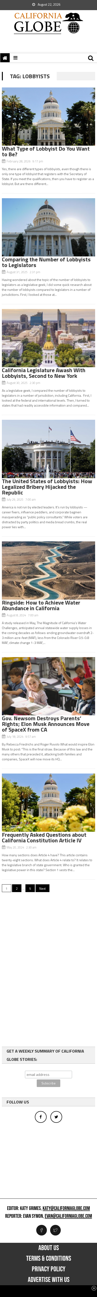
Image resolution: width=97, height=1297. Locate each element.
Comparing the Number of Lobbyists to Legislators (46, 262)
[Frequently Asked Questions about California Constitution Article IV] (48, 803)
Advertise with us (48, 1280)
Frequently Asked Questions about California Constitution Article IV (44, 837)
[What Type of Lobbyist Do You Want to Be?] (48, 116)
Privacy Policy (48, 1269)
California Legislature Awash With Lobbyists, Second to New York (43, 373)
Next (42, 888)
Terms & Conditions (48, 1258)
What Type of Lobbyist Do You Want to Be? (46, 151)
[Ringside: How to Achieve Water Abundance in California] (48, 570)
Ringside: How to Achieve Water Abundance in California (41, 605)
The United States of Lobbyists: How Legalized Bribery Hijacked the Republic (47, 487)
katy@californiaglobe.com (66, 1208)
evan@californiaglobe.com (68, 1216)
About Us (48, 1248)
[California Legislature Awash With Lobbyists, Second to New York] (48, 338)
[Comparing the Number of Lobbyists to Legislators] (48, 227)
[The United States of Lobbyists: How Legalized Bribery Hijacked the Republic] (48, 449)
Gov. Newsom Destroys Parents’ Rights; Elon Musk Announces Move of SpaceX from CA (45, 724)
